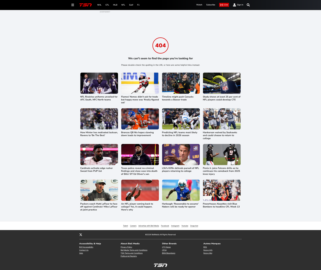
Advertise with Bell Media (148, 226)
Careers (133, 226)
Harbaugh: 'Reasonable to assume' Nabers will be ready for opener (180, 205)
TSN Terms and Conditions (132, 253)
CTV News (166, 247)
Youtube (184, 226)
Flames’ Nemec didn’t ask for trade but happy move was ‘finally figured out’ (140, 99)
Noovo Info (207, 250)
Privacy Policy (126, 247)
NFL (123, 5)
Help (81, 253)
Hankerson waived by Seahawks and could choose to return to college (220, 135)
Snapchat (194, 226)
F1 (138, 5)
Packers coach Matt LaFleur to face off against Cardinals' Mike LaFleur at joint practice (98, 206)
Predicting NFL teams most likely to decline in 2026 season (179, 134)
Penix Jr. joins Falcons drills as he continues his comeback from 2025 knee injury (221, 171)
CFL (107, 5)
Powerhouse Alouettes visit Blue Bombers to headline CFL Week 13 (221, 205)
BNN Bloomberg (168, 253)
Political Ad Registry (129, 256)
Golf (131, 5)
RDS (205, 247)
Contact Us (83, 250)
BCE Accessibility (86, 247)
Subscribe (210, 4)
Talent (125, 226)
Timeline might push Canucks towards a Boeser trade (177, 98)
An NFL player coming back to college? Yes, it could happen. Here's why (137, 206)
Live (226, 4)
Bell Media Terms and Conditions (134, 250)
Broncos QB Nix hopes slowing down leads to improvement (137, 134)
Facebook (165, 226)
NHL (99, 5)
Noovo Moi (207, 253)
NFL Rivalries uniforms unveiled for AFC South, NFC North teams (98, 98)
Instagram (175, 226)
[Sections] (72, 4)
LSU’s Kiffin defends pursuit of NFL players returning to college (180, 170)
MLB (115, 5)
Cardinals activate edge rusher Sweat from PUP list (96, 170)
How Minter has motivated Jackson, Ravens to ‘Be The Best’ (99, 134)
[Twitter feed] (80, 234)
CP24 (164, 250)
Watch (199, 4)
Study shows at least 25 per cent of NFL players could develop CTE (221, 98)
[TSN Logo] (85, 5)
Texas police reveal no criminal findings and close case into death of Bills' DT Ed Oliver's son (139, 171)
